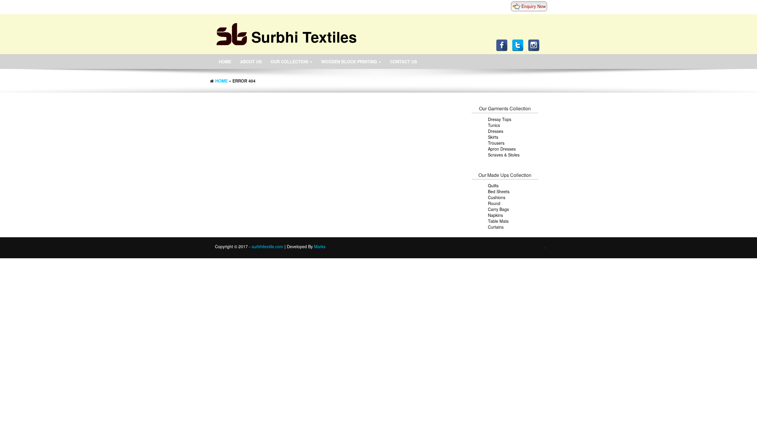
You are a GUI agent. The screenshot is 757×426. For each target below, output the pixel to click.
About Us (251, 61)
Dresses (495, 131)
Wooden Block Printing (349, 61)
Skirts (493, 137)
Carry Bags (498, 209)
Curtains (496, 227)
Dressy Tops (499, 119)
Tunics (494, 125)
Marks (320, 246)
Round (494, 203)
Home (225, 61)
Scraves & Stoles (504, 155)
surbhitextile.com (268, 246)
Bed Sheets (498, 191)
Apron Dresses (502, 149)
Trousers (496, 143)
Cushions (496, 197)
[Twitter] (519, 45)
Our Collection (290, 61)
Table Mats (498, 221)
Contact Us (403, 61)
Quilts (493, 185)
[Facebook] (503, 45)
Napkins (495, 215)
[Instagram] (535, 45)
